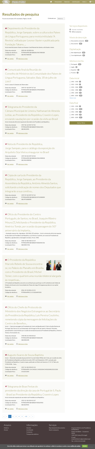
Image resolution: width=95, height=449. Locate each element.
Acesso (6, 430)
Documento (74, 43)
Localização (29, 430)
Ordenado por (52, 18)
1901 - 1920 (74, 81)
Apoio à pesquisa (54, 430)
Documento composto (77, 41)
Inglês (72, 67)
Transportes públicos (32, 434)
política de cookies (75, 446)
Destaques (76, 2)
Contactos (29, 432)
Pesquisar (58, 2)
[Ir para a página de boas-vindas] (51, 2)
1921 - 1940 (74, 84)
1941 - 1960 (74, 87)
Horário (28, 428)
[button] (84, 2)
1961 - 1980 (74, 90)
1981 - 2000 (74, 93)
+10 (26, 416)
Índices (66, 2)
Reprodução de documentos (57, 428)
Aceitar (85, 446)
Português (74, 64)
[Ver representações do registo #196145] (54, 265)
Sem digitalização (76, 52)
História (6, 428)
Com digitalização (76, 55)
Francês (73, 72)
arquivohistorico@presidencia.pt (80, 439)
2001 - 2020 (74, 95)
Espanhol (73, 70)
